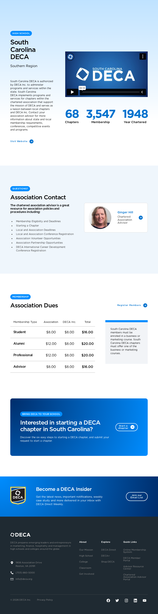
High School (86, 556)
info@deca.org (24, 579)
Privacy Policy (45, 600)
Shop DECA (108, 562)
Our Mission (86, 550)
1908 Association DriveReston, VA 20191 (29, 564)
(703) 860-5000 (25, 573)
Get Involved (86, 574)
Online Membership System (134, 551)
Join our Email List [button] (136, 496)
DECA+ (105, 556)
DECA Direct (108, 550)
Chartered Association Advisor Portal (134, 577)
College (83, 562)
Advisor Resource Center (133, 567)
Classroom (85, 568)
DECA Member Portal (132, 559)
